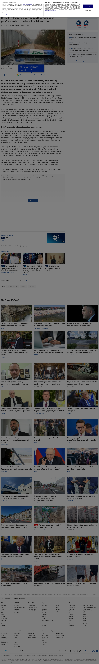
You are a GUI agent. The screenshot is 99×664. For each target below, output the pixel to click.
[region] (49, 8)
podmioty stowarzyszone (27, 4)
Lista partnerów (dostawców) (50, 10)
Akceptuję (87, 6)
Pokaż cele (88, 10)
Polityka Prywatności (7, 14)
